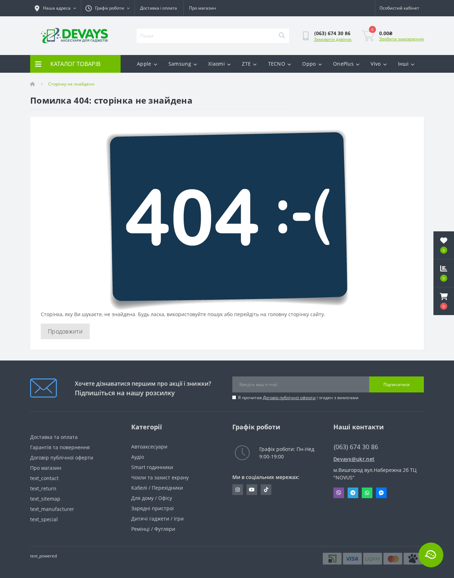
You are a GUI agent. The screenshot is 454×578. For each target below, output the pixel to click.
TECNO (277, 63)
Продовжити (65, 331)
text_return (43, 488)
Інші (403, 63)
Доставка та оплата (54, 437)
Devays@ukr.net (354, 459)
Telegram (353, 493)
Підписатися (396, 384)
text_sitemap (45, 498)
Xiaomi (216, 63)
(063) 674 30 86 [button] (356, 447)
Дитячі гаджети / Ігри (157, 518)
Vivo (376, 63)
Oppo (309, 63)
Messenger (381, 493)
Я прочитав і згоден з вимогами (298, 398)
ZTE (246, 63)
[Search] (281, 36)
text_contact (44, 478)
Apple (144, 63)
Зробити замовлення (401, 39)
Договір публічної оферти (289, 398)
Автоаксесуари (149, 446)
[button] (443, 301)
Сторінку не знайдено (71, 84)
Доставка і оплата (158, 8)
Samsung (179, 63)
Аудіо (137, 456)
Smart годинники (152, 467)
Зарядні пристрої (152, 508)
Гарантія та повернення (60, 447)
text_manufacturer (52, 509)
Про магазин (202, 8)
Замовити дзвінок (332, 39)
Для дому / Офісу (151, 498)
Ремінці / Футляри (153, 528)
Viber (338, 493)
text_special (44, 519)
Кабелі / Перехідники (157, 487)
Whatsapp (367, 493)
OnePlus (343, 63)
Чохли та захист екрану (160, 477)
